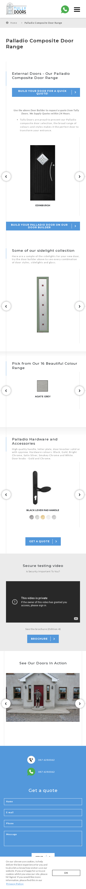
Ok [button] (66, 872)
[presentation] (6, 176)
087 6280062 (46, 759)
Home (13, 22)
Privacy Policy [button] (15, 883)
